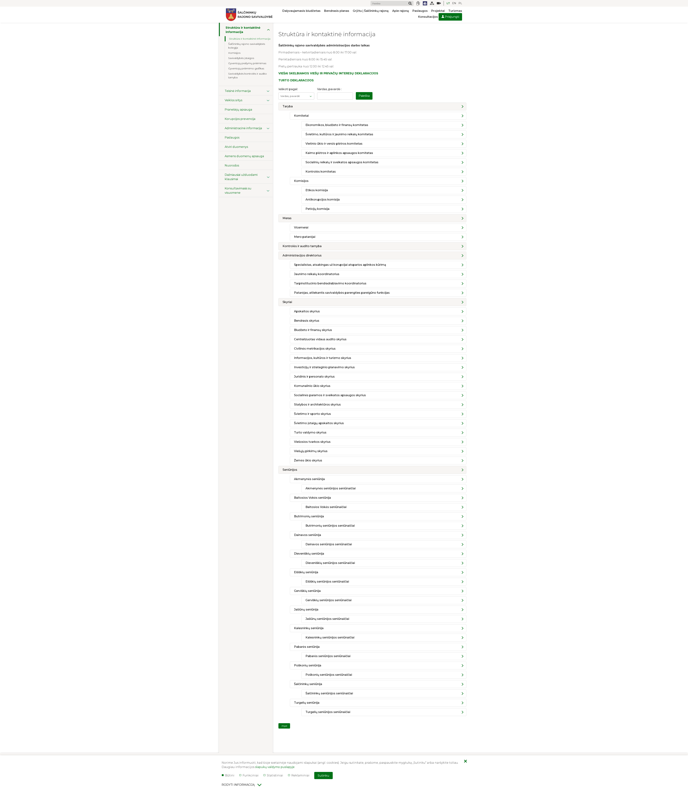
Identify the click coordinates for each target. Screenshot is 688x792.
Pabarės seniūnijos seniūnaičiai (327, 656)
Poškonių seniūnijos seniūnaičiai (328, 674)
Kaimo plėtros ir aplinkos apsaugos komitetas (339, 153)
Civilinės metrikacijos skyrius (315, 348)
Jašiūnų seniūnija (306, 609)
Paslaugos (420, 11)
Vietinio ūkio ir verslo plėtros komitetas (333, 143)
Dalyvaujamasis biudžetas (301, 11)
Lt (448, 3)
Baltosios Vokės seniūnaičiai (326, 507)
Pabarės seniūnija (307, 646)
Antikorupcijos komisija (322, 199)
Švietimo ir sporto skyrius (312, 414)
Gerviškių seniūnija (307, 591)
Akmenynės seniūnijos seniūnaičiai (330, 488)
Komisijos (301, 181)
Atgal (284, 725)
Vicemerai (301, 227)
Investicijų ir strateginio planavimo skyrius (324, 367)
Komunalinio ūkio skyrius (312, 386)
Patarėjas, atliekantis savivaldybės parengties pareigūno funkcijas (342, 292)
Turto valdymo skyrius (310, 432)
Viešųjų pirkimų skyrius (311, 451)
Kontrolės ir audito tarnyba (302, 246)
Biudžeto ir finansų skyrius (313, 330)
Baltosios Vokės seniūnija (312, 497)
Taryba (288, 106)
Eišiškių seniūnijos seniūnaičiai (327, 581)
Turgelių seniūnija (306, 702)
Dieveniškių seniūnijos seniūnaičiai (330, 563)
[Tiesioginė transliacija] (437, 3)
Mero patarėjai (304, 236)
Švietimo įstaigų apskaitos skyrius (319, 423)
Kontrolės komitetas (320, 171)
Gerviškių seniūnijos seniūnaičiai (328, 600)
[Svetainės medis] (432, 3)
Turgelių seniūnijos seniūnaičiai (327, 712)
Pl (460, 3)
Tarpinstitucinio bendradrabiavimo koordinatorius (330, 283)
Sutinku (323, 775)
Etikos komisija (316, 190)
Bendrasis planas (336, 11)
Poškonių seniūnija (307, 665)
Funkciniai (251, 775)
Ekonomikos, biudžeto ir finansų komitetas (336, 125)
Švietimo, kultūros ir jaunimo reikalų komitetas (339, 134)
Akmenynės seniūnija (309, 479)
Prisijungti (451, 16)
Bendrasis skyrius (306, 320)
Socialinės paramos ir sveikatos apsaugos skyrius (330, 395)
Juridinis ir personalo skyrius (314, 376)
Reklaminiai (300, 775)
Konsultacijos (428, 16)
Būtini (229, 775)
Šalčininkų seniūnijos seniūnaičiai (329, 693)
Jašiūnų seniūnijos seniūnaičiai (327, 619)
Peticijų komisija (317, 209)
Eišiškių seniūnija (306, 572)
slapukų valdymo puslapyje (275, 767)
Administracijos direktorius (302, 255)
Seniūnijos (290, 469)
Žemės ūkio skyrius (308, 460)
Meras (287, 218)
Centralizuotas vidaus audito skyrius (320, 339)
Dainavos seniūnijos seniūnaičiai (328, 544)
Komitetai (301, 115)
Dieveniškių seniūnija (309, 553)
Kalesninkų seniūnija (309, 628)
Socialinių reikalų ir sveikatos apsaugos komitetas (341, 162)
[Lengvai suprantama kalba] (425, 3)
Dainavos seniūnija (307, 535)
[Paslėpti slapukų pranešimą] (465, 761)
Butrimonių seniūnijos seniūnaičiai (330, 525)
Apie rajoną (400, 11)
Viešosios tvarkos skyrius (312, 441)
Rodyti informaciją (238, 784)
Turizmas (455, 11)
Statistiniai (275, 775)
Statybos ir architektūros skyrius (317, 404)
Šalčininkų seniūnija (308, 684)
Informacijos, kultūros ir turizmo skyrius (322, 358)
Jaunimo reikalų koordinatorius (316, 274)
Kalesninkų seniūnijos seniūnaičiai (329, 637)
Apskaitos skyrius (307, 311)
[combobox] (296, 96)
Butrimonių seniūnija (309, 516)
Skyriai (287, 302)
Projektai (438, 11)
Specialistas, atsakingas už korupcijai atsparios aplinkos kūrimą (340, 264)
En (454, 3)
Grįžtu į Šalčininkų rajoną (371, 11)
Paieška (364, 95)
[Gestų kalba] (418, 3)
